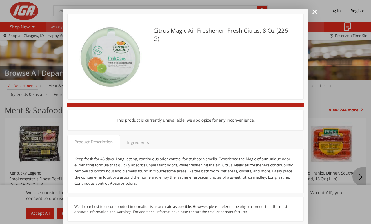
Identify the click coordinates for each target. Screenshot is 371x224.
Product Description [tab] (93, 142)
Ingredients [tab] (138, 142)
